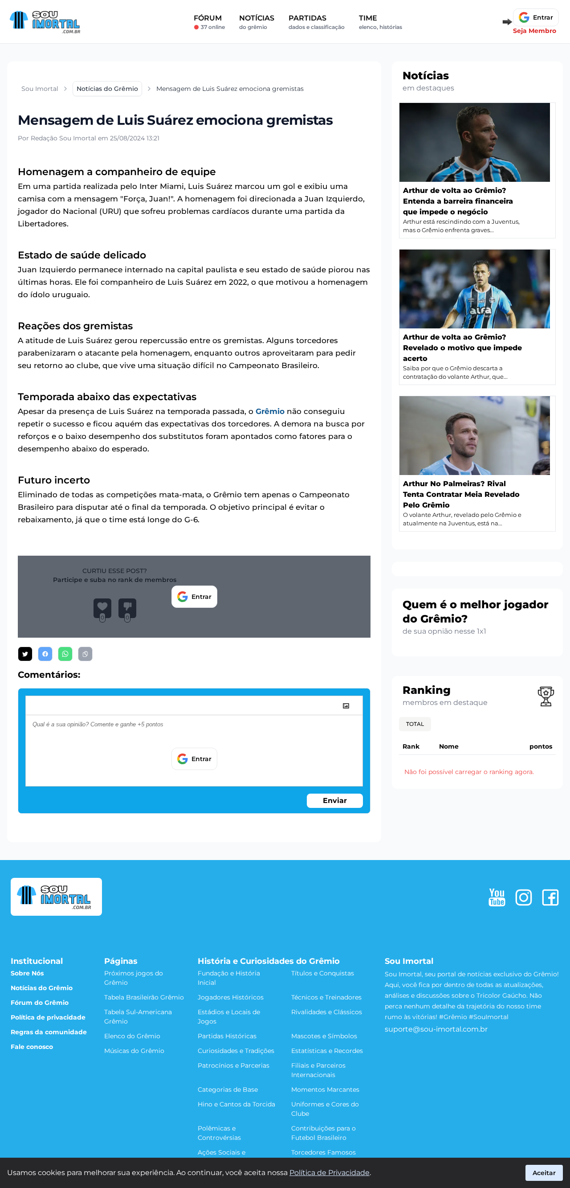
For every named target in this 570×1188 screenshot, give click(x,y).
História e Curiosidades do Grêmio (269, 961)
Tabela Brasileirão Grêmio (144, 997)
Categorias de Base (228, 1090)
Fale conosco (32, 1047)
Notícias (256, 22)
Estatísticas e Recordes (327, 1051)
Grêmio (270, 411)
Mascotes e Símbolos (324, 1036)
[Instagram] (524, 897)
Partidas (317, 22)
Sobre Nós (27, 973)
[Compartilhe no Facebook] (45, 654)
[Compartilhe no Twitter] (25, 654)
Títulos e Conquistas (322, 973)
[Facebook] (550, 897)
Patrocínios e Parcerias (233, 1065)
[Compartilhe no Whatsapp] (65, 654)
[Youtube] (497, 897)
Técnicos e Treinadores (326, 997)
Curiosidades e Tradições (236, 1051)
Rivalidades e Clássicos (326, 1012)
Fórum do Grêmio (40, 1003)
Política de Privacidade (329, 1172)
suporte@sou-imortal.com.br (436, 1029)
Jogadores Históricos (231, 997)
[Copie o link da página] (85, 654)
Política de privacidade (48, 1017)
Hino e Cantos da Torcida (236, 1104)
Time (380, 22)
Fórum (209, 22)
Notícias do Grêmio (42, 988)
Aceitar (544, 1173)
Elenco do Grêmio (132, 1036)
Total (415, 724)
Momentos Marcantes (325, 1090)
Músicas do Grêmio (134, 1051)
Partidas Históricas (227, 1036)
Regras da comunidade (49, 1032)
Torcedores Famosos (323, 1152)
